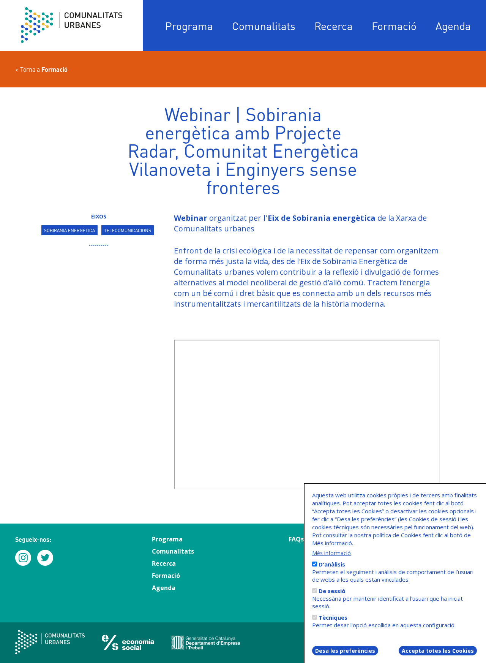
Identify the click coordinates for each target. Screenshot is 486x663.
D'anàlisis (332, 564)
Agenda (453, 25)
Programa (189, 25)
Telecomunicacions (127, 230)
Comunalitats (263, 25)
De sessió (332, 591)
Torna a (44, 69)
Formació (394, 25)
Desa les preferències (345, 650)
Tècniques (333, 617)
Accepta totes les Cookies (438, 650)
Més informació (331, 553)
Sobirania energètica (69, 230)
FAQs (296, 539)
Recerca (333, 25)
